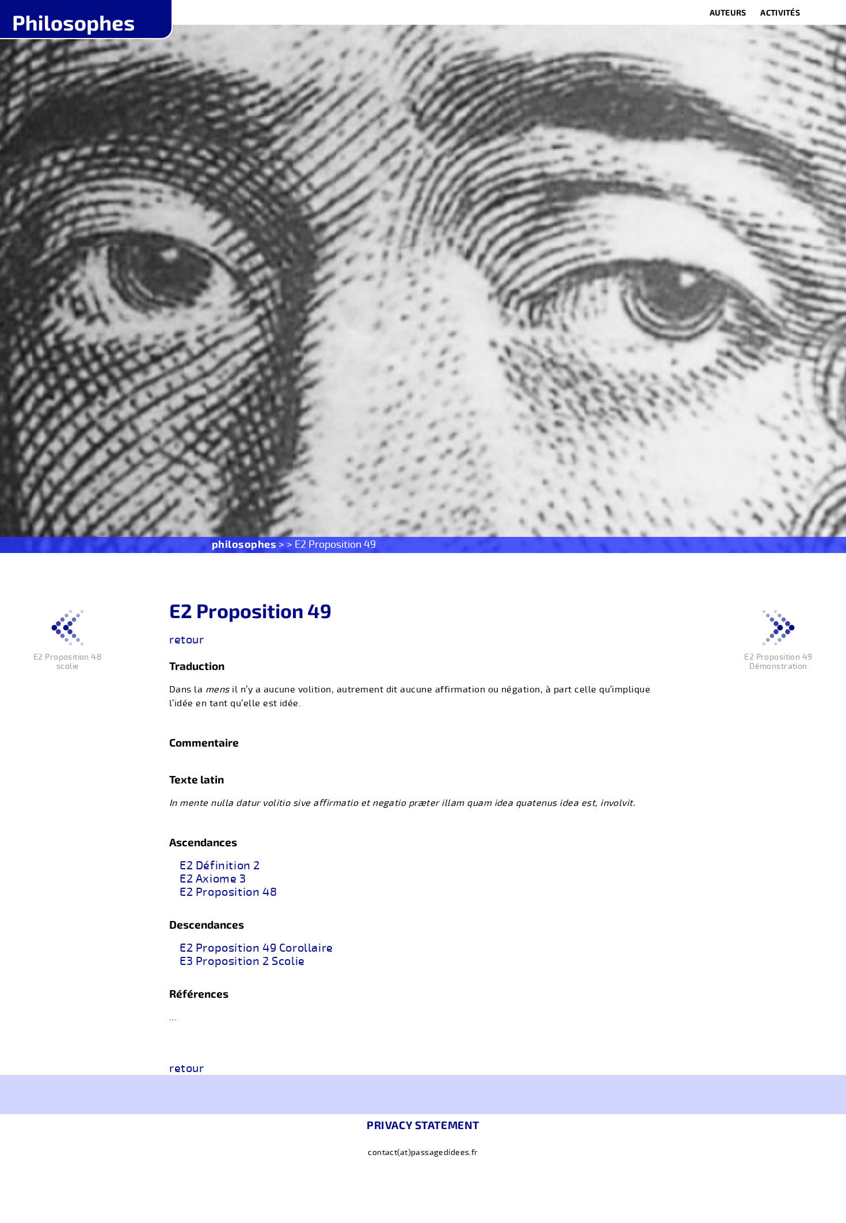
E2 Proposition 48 (228, 892)
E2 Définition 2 (220, 866)
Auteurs (728, 12)
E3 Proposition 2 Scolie (242, 961)
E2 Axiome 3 (213, 879)
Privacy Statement (423, 1124)
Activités (780, 12)
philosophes (244, 543)
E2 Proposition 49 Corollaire (256, 948)
